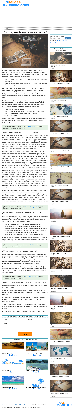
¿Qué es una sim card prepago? (59, 100)
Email (6, 319)
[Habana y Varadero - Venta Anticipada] (37, 346)
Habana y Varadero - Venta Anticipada (34, 353)
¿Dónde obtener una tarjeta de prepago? (58, 65)
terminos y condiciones (62, 40)
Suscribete (67, 38)
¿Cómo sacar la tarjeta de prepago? (60, 185)
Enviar (25, 334)
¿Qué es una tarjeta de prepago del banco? (60, 167)
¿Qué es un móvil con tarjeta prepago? (60, 150)
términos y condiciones (28, 331)
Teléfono (30, 319)
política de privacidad (55, 42)
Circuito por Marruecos (7, 353)
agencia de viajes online (32, 126)
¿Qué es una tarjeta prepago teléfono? (60, 341)
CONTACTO (25, 404)
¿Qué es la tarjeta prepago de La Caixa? (59, 359)
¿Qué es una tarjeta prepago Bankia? (60, 325)
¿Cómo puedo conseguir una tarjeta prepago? (60, 270)
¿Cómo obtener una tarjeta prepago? (60, 133)
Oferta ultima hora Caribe (7, 387)
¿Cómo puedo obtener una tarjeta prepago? (59, 394)
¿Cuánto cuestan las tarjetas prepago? (60, 236)
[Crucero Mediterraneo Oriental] (37, 366)
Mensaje (6, 323)
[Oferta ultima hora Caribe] (13, 380)
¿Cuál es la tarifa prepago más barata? (60, 253)
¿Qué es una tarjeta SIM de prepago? (60, 83)
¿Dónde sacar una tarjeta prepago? (60, 376)
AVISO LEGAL (18, 404)
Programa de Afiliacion (7, 370)
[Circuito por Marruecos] (13, 345)
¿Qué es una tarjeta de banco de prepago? (59, 289)
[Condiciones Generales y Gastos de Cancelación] (37, 386)
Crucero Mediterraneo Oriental (32, 370)
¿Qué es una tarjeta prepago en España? (59, 307)
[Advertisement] (37, 17)
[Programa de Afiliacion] (13, 361)
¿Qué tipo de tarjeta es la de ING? (59, 220)
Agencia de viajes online (7, 404)
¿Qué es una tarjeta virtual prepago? (60, 116)
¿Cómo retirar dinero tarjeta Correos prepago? (60, 202)
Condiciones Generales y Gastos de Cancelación (36, 387)
